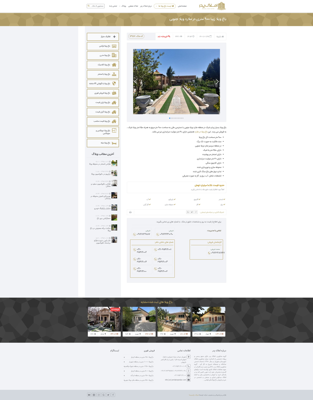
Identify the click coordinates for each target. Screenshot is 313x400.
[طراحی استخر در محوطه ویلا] (114, 163)
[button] (217, 81)
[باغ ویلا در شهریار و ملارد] (212, 6)
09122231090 (166, 234)
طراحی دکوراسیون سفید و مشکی (101, 185)
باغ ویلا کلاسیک (104, 64)
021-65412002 (142, 251)
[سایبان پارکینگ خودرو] (114, 207)
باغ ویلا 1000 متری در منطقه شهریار (141, 361)
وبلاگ (123, 6)
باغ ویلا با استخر (104, 74)
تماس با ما (113, 6)
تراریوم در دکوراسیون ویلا (101, 173)
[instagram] (99, 395)
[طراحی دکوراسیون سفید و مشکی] (114, 183)
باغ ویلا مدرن (105, 55)
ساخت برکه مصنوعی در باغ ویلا (100, 229)
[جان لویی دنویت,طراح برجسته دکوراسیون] (114, 240)
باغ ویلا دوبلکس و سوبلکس (103, 132)
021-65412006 (163, 270)
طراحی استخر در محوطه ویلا (100, 163)
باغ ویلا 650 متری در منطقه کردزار (142, 357)
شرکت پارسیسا (194, 395)
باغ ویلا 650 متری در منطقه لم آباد (141, 375)
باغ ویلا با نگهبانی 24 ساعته (99, 83)
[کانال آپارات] (89, 395)
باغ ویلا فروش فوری (102, 93)
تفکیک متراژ (105, 36)
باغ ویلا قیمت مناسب (102, 121)
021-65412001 (164, 249)
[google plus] (103, 395)
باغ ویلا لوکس (104, 46)
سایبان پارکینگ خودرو (102, 208)
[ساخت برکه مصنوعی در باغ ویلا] (114, 227)
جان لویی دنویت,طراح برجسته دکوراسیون (102, 241)
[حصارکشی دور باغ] (114, 217)
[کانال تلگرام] (94, 395)
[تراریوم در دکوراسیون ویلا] (114, 173)
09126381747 (215, 253)
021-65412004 (142, 260)
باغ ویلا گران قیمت (102, 112)
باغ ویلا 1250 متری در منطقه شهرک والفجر (138, 366)
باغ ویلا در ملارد (201, 132)
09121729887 (143, 234)
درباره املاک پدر (146, 6)
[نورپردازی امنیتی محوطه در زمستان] (114, 195)
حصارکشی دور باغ (104, 218)
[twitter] (108, 395)
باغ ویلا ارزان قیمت (102, 102)
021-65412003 (163, 260)
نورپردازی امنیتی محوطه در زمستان (101, 197)
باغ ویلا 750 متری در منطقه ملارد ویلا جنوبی (138, 380)
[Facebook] (113, 395)
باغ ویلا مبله (105, 143)
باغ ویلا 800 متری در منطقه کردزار (142, 371)
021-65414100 (141, 270)
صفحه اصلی (182, 6)
